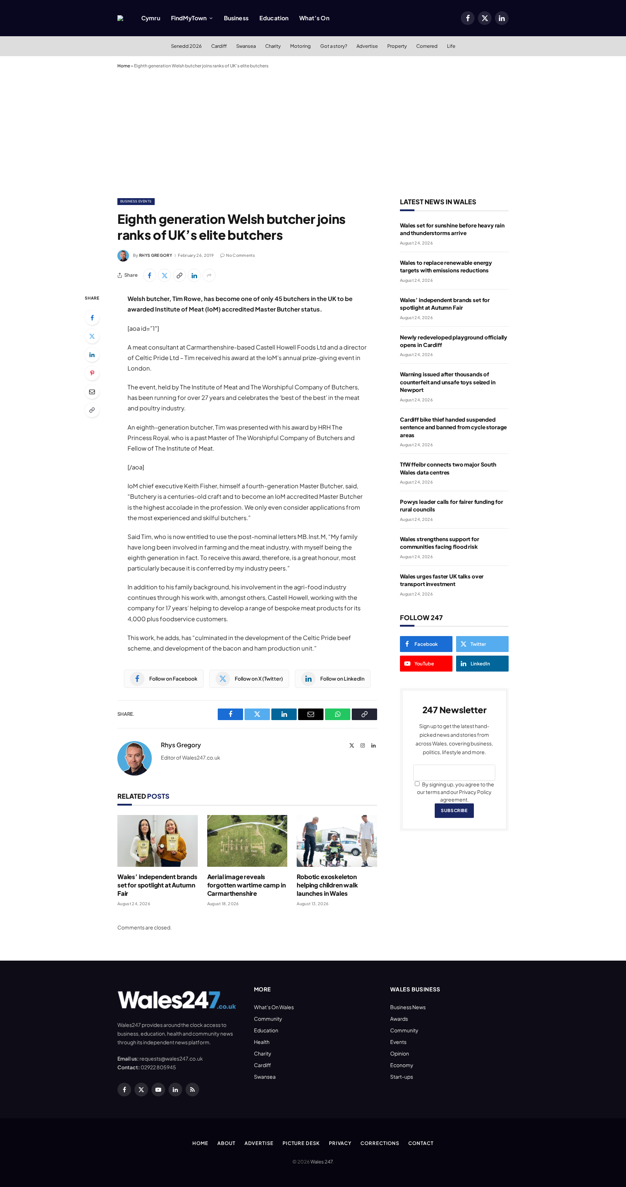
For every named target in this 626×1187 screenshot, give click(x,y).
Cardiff (219, 46)
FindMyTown (189, 18)
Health (262, 1041)
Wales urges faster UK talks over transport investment (442, 580)
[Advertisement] (313, 132)
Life (451, 46)
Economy (401, 1065)
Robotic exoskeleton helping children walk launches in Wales (327, 885)
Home (123, 65)
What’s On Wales (274, 1007)
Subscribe (454, 810)
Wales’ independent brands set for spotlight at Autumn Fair (157, 885)
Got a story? (333, 46)
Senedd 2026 (186, 46)
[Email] (92, 391)
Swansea (246, 46)
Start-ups (401, 1076)
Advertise (367, 46)
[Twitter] (92, 336)
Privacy (340, 1143)
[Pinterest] (92, 373)
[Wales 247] (120, 18)
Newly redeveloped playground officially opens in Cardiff (453, 341)
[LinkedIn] (92, 354)
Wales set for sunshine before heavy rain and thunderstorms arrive (452, 229)
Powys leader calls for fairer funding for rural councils (451, 505)
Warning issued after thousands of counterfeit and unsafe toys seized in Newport (447, 382)
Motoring (300, 46)
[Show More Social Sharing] (209, 275)
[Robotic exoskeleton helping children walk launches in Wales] (337, 841)
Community (268, 1018)
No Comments (240, 255)
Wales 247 (321, 1162)
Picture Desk (301, 1143)
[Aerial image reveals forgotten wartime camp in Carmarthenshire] (247, 841)
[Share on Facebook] (149, 275)
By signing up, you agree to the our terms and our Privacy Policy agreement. (455, 792)
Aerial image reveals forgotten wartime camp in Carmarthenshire (246, 885)
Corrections (379, 1143)
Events (398, 1041)
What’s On (314, 18)
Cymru (150, 18)
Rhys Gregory (155, 255)
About (226, 1143)
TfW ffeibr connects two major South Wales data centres (448, 468)
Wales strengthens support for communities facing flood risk (439, 542)
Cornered (427, 46)
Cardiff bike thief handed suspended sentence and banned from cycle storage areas (453, 427)
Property (397, 46)
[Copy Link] (179, 275)
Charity (273, 46)
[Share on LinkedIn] (194, 275)
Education (273, 18)
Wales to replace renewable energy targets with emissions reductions (446, 266)
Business (236, 18)
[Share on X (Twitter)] (164, 275)
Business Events (136, 201)
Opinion (399, 1053)
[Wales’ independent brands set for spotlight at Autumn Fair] (157, 841)
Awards (399, 1018)
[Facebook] (92, 317)
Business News (408, 1007)
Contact (420, 1143)
